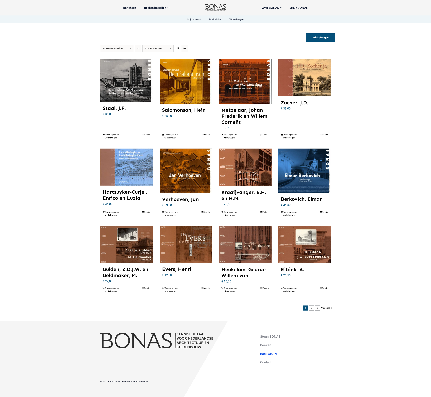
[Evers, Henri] (186, 244)
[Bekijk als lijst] (184, 48)
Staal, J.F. (114, 108)
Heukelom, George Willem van (243, 272)
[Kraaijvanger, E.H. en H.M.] (245, 167)
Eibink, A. (292, 269)
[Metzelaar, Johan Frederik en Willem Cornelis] (245, 81)
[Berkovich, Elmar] (304, 171)
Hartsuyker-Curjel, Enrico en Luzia (125, 195)
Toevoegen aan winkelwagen (112, 136)
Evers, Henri (176, 269)
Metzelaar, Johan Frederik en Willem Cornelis (244, 116)
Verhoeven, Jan (180, 199)
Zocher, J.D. (294, 103)
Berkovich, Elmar (301, 199)
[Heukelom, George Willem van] (245, 244)
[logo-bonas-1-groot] (215, 5)
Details (147, 135)
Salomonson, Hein (184, 110)
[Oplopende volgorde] (138, 48)
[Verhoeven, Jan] (186, 171)
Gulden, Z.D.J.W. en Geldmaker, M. (125, 272)
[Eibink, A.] (304, 244)
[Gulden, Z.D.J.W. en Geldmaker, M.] (126, 244)
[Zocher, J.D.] (304, 77)
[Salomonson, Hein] (186, 81)
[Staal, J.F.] (126, 80)
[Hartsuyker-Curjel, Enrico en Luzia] (126, 167)
